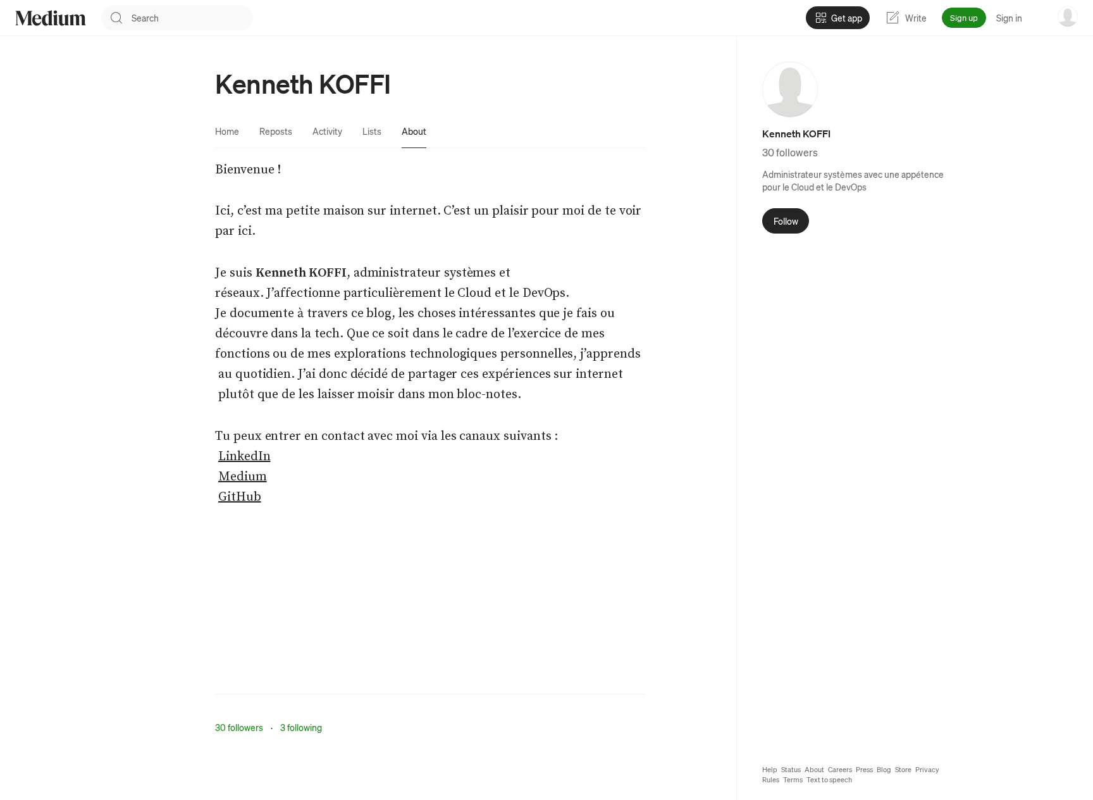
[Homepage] (50, 18)
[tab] (227, 131)
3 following (301, 727)
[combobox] (192, 17)
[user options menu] (1068, 16)
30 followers (239, 727)
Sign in (1009, 17)
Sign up (964, 17)
